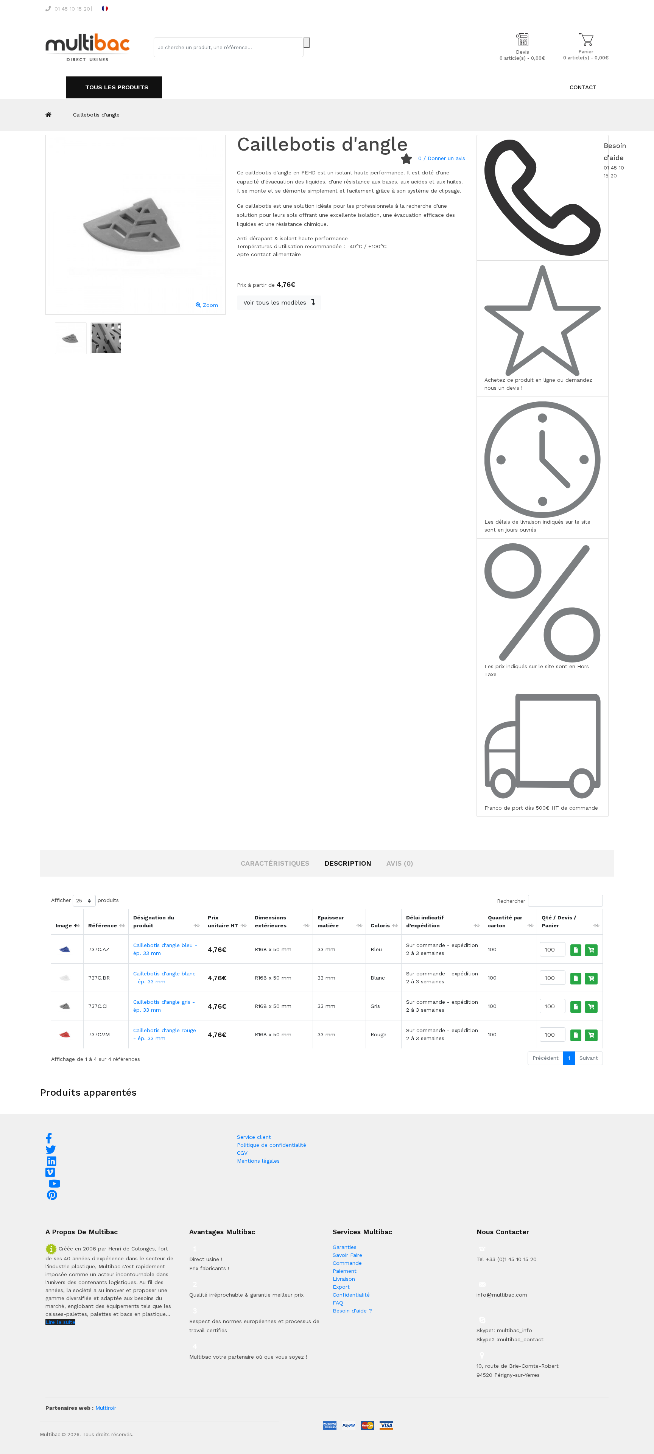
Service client (254, 1137)
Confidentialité (351, 1295)
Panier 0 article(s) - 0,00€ (586, 55)
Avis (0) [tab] (399, 863)
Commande (347, 1263)
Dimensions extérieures (271, 921)
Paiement (345, 1271)
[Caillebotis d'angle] (71, 338)
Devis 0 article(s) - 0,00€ (522, 55)
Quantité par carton (505, 921)
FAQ (338, 1303)
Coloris (380, 925)
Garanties (345, 1247)
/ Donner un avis (441, 158)
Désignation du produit (153, 921)
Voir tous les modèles (275, 302)
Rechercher (511, 901)
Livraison (344, 1279)
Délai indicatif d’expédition (425, 921)
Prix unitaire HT (223, 921)
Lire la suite (60, 1322)
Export (341, 1287)
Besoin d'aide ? (352, 1311)
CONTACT (583, 87)
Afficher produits (85, 900)
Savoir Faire (347, 1255)
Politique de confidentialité (271, 1145)
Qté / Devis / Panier (559, 921)
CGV (242, 1153)
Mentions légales (258, 1161)
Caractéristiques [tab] (275, 863)
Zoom (209, 305)
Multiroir (105, 1408)
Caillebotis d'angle (96, 115)
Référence (102, 925)
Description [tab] (347, 863)
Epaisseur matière (331, 921)
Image (64, 925)
